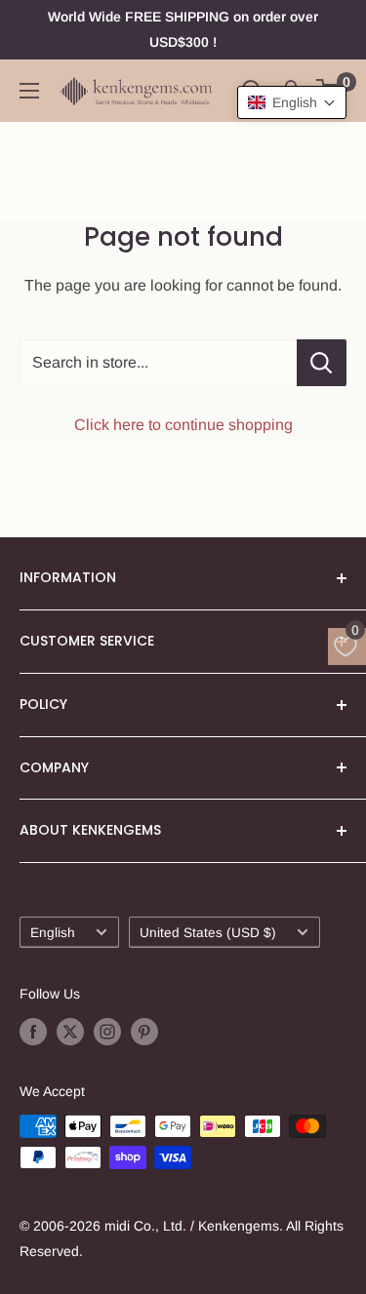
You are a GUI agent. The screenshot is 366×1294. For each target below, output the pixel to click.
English (52, 932)
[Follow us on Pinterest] (144, 1031)
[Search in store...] (321, 362)
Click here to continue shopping (183, 424)
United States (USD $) (208, 932)
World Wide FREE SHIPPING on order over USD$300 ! (183, 29)
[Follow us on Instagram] (107, 1031)
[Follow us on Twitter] (70, 1031)
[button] (292, 102)
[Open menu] (29, 90)
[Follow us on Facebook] (33, 1031)
